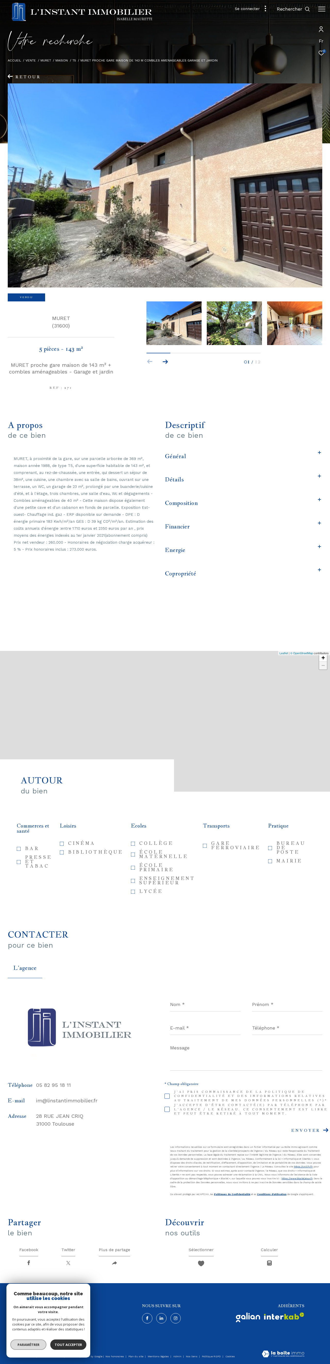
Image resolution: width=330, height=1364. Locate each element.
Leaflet (283, 653)
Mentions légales (159, 1356)
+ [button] (323, 657)
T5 (74, 60)
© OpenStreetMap (301, 653)
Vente (31, 60)
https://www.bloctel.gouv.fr (297, 1178)
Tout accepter (68, 1344)
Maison (61, 60)
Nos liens (192, 1356)
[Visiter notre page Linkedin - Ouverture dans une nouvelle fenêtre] (161, 1318)
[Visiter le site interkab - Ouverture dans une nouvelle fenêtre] (284, 1316)
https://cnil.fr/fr (303, 1166)
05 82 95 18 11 (53, 1085)
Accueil (14, 60)
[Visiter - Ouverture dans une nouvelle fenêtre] (248, 1317)
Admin (177, 1356)
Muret (45, 60)
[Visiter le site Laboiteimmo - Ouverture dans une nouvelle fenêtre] (283, 1354)
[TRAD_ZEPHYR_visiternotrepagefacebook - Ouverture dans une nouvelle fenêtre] (147, 1318)
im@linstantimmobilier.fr (66, 1100)
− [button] (323, 665)
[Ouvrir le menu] (322, 9)
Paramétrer (28, 1344)
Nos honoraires (115, 1356)
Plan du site (136, 1356)
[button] (165, 361)
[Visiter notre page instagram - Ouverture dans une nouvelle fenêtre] (175, 1318)
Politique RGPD (211, 1356)
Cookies (230, 1356)
